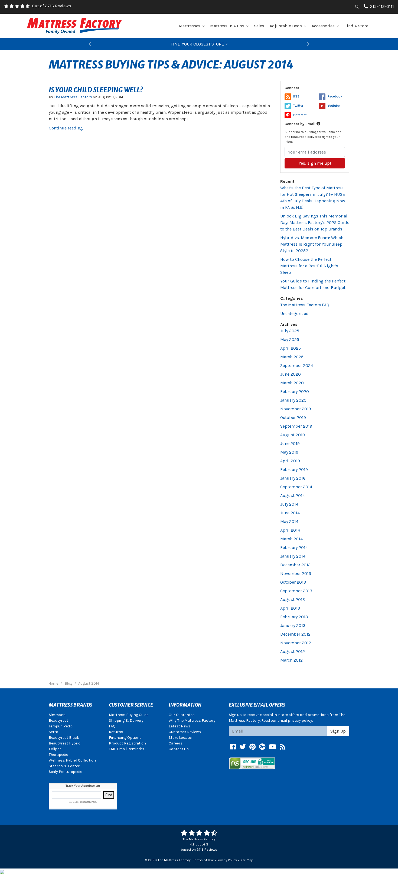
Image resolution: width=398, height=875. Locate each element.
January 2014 (292, 556)
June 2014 (290, 512)
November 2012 (295, 642)
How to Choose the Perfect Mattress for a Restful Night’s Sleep (309, 266)
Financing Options (125, 737)
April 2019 (290, 460)
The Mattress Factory (73, 97)
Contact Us (179, 749)
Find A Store (356, 25)
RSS (296, 96)
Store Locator (181, 737)
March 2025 (292, 356)
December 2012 (295, 634)
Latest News (179, 726)
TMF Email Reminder (126, 749)
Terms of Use (203, 860)
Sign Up (338, 731)
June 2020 (290, 374)
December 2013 (295, 564)
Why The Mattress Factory (192, 720)
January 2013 (292, 625)
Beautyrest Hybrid (64, 743)
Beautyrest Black (64, 737)
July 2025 (289, 330)
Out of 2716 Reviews (51, 5)
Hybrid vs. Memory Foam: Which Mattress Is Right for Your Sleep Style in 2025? (311, 244)
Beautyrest (58, 720)
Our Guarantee (181, 715)
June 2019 (290, 443)
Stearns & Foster (64, 766)
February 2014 (294, 547)
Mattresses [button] (189, 25)
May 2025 (289, 339)
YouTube (334, 106)
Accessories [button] (323, 25)
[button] (89, 44)
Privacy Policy (227, 860)
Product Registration (127, 743)
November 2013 (295, 573)
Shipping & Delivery (126, 720)
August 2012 (292, 651)
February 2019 (294, 469)
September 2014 (296, 486)
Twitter (298, 106)
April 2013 (290, 608)
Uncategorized (294, 313)
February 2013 (294, 616)
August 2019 (292, 434)
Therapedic (58, 754)
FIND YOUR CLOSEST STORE (197, 44)
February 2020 (294, 391)
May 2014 (289, 521)
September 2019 (296, 426)
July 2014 (289, 504)
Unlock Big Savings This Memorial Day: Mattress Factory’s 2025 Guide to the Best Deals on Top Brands (314, 222)
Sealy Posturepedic (65, 771)
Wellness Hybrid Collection (72, 760)
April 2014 (290, 530)
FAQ (112, 726)
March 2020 (292, 382)
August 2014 (292, 495)
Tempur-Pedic (61, 726)
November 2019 (295, 408)
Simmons (57, 715)
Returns (116, 732)
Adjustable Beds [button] (286, 25)
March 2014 (291, 538)
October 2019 (293, 417)
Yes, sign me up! (315, 163)
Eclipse (55, 749)
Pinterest (299, 115)
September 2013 (296, 590)
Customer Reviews (185, 732)
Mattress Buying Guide (128, 715)
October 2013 (293, 582)
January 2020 (293, 400)
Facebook (335, 96)
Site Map (246, 860)
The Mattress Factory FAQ (304, 304)
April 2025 (290, 348)
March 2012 (291, 660)
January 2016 (292, 478)
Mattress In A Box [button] (227, 25)
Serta (53, 732)
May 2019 (289, 452)
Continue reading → (68, 128)
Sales (259, 25)
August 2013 (292, 599)
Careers (175, 743)
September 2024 (296, 365)
